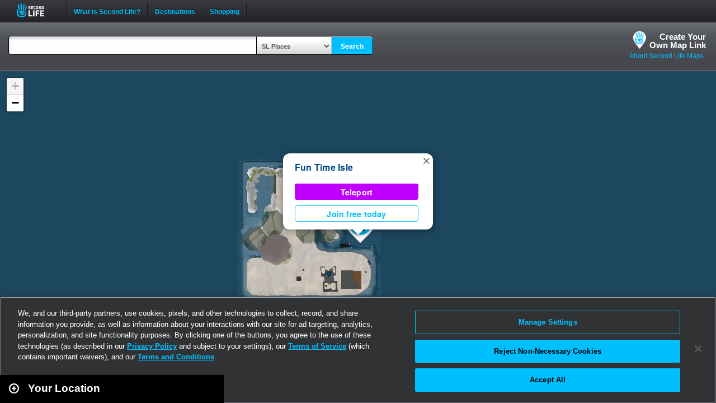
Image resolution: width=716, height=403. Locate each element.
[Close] (698, 348)
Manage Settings (548, 322)
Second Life (37, 10)
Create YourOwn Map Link (677, 41)
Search (352, 46)
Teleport (357, 192)
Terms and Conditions (176, 357)
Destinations (175, 10)
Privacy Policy (152, 346)
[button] (426, 160)
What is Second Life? (107, 10)
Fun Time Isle (324, 167)
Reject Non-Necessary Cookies (547, 351)
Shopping (224, 10)
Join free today (356, 213)
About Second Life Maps (666, 56)
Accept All (548, 380)
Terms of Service (317, 346)
